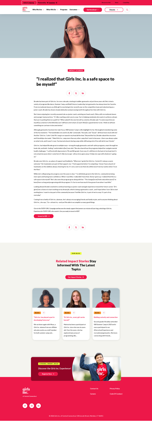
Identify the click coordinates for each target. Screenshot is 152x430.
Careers (93, 394)
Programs (63, 10)
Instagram (31, 405)
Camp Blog (126, 2)
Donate (112, 10)
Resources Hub (106, 2)
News (116, 2)
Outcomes (73, 10)
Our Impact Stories (75, 277)
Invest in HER (42, 216)
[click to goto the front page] (30, 392)
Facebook (25, 405)
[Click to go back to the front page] (26, 10)
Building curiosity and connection (106, 317)
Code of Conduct (116, 394)
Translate (51, 3)
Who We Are (37, 10)
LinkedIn (38, 405)
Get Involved (91, 10)
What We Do (51, 10)
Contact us (94, 389)
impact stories (76, 70)
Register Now (47, 374)
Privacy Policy (115, 389)
